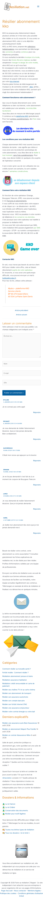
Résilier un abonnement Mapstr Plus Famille (19, 729)
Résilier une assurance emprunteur (15, 708)
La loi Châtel (10, 807)
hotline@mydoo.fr (9, 278)
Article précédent (21, 310)
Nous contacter (20, 891)
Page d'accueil (6, 891)
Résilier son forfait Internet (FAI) (14, 704)
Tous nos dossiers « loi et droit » (17, 833)
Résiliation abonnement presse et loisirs (17, 676)
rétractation (6, 778)
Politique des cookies (8, 893)
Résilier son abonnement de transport (16, 693)
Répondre (37, 412)
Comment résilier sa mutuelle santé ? (16, 669)
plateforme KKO (22, 116)
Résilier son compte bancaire (13, 701)
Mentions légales (34, 891)
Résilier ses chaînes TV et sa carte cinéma (18, 690)
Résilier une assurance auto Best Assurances (19, 723)
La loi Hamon (10, 804)
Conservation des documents (16, 810)
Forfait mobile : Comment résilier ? (15, 672)
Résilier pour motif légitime (15, 814)
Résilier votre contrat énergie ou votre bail (18, 712)
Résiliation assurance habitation (14, 680)
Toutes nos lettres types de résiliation (19, 830)
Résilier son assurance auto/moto (15, 697)
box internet (14, 81)
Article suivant (21, 315)
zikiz (31, 87)
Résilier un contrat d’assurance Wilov (16, 735)
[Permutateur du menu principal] (38, 6)
